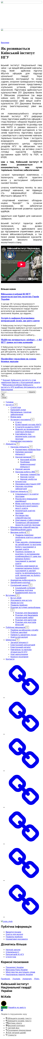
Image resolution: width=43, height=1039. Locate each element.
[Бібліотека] (24, 880)
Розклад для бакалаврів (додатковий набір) (26, 616)
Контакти (10, 659)
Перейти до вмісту (17, 1007)
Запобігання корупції (20, 582)
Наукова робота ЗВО (25, 472)
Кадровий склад (18, 409)
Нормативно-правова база (27, 449)
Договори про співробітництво (23, 516)
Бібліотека (11, 640)
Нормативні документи (21, 441)
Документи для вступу (21, 600)
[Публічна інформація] (24, 844)
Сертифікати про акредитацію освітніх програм (25, 436)
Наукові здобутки (28, 479)
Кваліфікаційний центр (21, 529)
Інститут (10, 404)
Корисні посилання (19, 656)
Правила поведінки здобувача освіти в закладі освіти (28, 537)
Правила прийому (19, 605)
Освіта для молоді (19, 637)
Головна (9, 402)
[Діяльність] (24, 770)
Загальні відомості (19, 642)
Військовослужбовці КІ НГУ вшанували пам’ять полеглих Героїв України (20, 296)
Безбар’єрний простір (25, 592)
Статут (18, 422)
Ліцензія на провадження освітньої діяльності (27, 430)
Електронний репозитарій (23, 645)
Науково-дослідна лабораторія (24, 487)
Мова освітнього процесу (27, 503)
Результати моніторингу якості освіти (26, 507)
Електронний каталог (21, 647)
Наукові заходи (22, 469)
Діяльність (11, 444)
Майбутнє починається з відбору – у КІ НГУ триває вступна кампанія (21, 341)
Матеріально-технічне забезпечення (21, 413)
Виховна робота (18, 532)
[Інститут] (24, 734)
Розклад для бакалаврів (26, 613)
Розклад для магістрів (25, 620)
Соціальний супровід (25, 588)
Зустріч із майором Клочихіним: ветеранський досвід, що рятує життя (20, 319)
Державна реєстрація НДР (28, 484)
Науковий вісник (28, 459)
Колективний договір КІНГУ (28, 424)
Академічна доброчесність (23, 580)
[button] (21, 26)
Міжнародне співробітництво (24, 527)
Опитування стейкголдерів (28, 520)
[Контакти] (24, 917)
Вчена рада (16, 417)
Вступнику (11, 595)
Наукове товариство (30, 474)
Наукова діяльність (20, 447)
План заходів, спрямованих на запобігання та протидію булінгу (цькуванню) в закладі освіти (28, 545)
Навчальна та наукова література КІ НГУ (21, 650)
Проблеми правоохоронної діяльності (27, 464)
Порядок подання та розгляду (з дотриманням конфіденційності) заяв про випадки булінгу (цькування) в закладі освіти (28, 557)
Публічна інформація (15, 627)
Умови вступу (17, 602)
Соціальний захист (20, 585)
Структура (16, 407)
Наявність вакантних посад (23, 634)
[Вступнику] (24, 807)
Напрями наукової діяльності (24, 453)
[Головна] (24, 697)
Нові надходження (19, 654)
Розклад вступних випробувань (25, 607)
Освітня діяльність (19, 491)
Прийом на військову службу (24, 630)
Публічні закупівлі (19, 632)
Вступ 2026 (16, 598)
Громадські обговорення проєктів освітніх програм (27, 523)
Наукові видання (23, 457)
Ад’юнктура (20, 481)
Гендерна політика (24, 590)
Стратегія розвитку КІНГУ (27, 427)
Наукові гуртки (27, 477)
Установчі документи (21, 419)
